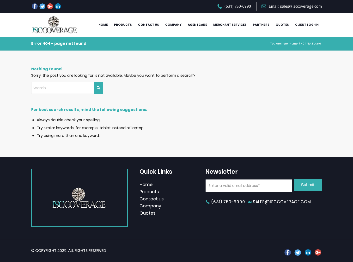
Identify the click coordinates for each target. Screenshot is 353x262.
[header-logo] (54, 25)
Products (149, 192)
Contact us (152, 199)
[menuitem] (237, 7)
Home (146, 184)
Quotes (148, 213)
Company (150, 206)
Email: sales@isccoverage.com (295, 6)
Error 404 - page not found (58, 43)
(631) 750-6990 (238, 6)
